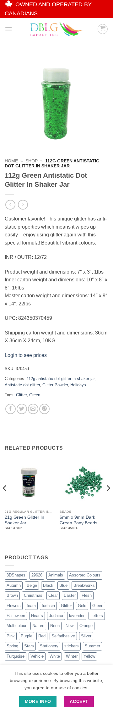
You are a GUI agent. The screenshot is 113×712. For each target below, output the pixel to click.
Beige (32, 585)
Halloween (16, 615)
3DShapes (16, 575)
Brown (12, 595)
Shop (31, 161)
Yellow (89, 656)
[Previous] (5, 500)
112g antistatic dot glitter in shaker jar (60, 378)
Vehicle (37, 656)
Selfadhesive (63, 636)
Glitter (21, 395)
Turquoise (15, 656)
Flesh (87, 595)
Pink (11, 636)
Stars (29, 646)
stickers (71, 646)
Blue (63, 585)
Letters (96, 615)
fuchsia (48, 605)
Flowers (14, 605)
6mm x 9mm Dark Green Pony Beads (78, 520)
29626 (36, 575)
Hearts (37, 615)
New (69, 625)
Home (11, 161)
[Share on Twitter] (22, 409)
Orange (86, 625)
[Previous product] (23, 205)
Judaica (56, 615)
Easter (70, 595)
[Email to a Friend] (33, 409)
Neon (55, 625)
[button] (8, 29)
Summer (92, 646)
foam (31, 605)
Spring (12, 646)
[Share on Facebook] (10, 409)
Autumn (14, 585)
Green (34, 395)
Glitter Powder (55, 385)
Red (42, 636)
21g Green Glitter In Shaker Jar (24, 520)
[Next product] (10, 205)
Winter (72, 656)
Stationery (49, 646)
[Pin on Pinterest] (44, 409)
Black (48, 585)
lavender (76, 615)
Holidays (78, 385)
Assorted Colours (84, 575)
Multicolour (16, 625)
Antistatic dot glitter (22, 385)
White (55, 656)
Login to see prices (26, 355)
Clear (53, 595)
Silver (86, 636)
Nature (38, 625)
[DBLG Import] (56, 29)
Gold (82, 605)
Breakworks (84, 585)
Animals (55, 575)
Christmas (33, 595)
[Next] (108, 500)
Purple (26, 636)
